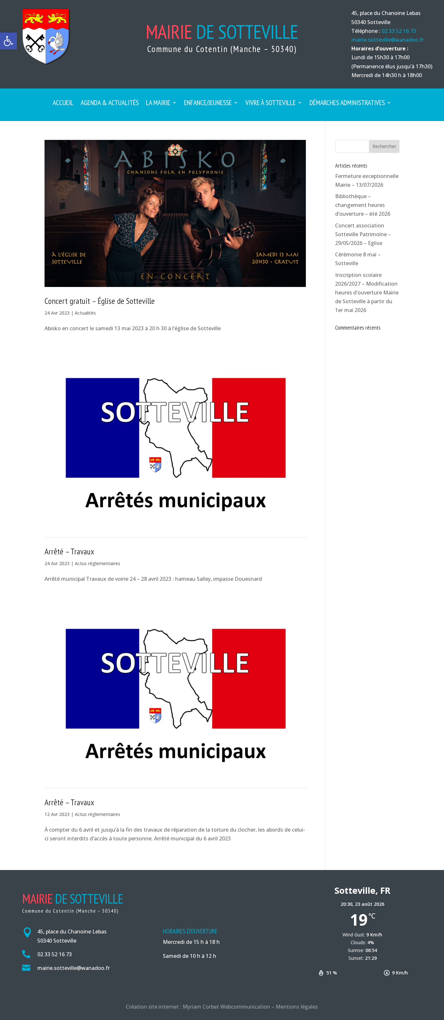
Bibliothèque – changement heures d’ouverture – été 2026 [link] (362, 205)
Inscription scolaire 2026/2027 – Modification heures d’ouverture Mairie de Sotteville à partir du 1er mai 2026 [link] (366, 292)
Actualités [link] (85, 313)
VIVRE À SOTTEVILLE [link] (270, 103)
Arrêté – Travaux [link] (69, 551)
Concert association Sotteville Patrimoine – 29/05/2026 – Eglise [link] (363, 234)
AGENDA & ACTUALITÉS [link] (110, 103)
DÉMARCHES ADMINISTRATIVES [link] (347, 103)
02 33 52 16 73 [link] (399, 30)
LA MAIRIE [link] (158, 103)
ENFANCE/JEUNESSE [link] (208, 103)
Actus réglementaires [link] (97, 563)
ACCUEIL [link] (63, 103)
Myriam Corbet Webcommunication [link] (225, 1006)
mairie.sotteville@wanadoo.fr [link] (387, 39)
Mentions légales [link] (297, 1006)
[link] (8, 41)
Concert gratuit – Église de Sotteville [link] (100, 300)
